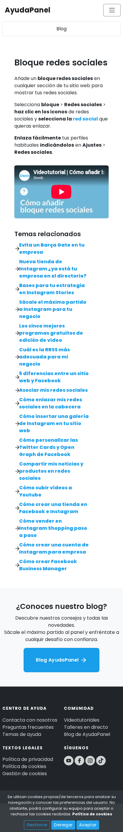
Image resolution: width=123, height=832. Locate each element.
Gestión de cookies (24, 773)
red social (85, 118)
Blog (61, 28)
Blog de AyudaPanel (87, 734)
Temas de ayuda (21, 734)
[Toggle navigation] (112, 10)
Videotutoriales (81, 720)
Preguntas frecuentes (28, 727)
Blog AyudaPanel (58, 659)
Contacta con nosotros (29, 720)
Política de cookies (24, 766)
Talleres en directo (86, 727)
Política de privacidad (27, 759)
